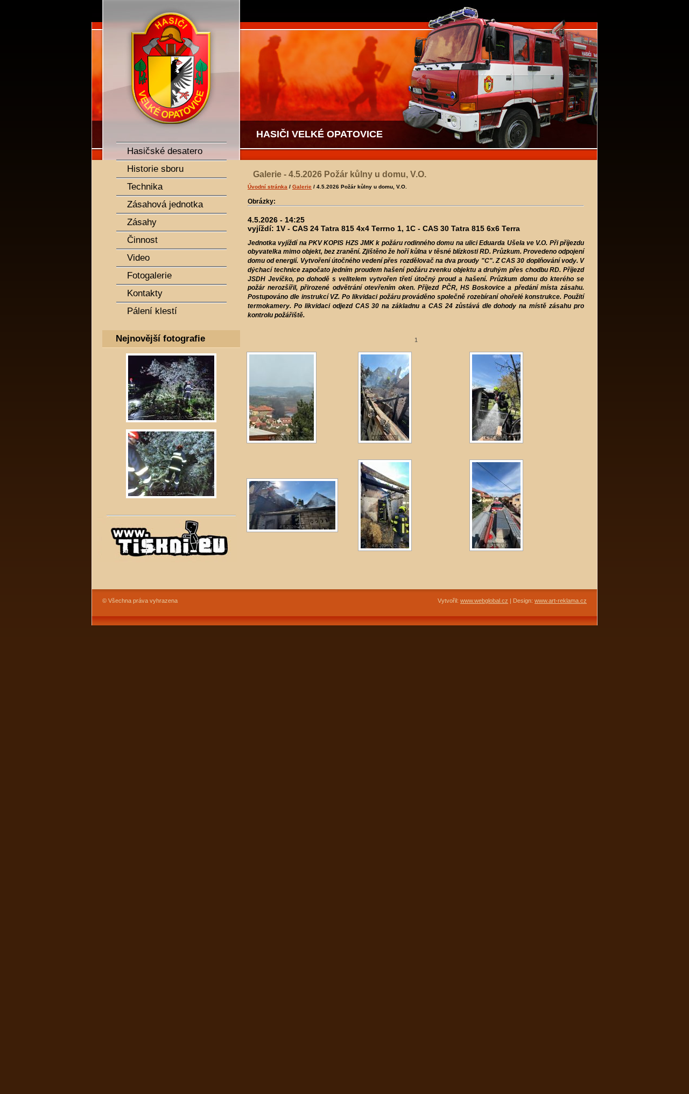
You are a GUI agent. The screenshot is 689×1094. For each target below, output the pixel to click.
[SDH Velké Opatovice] (167, 80)
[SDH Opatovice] (419, 80)
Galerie (302, 187)
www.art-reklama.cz (561, 600)
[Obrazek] (171, 425)
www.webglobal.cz (484, 600)
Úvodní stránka (267, 187)
